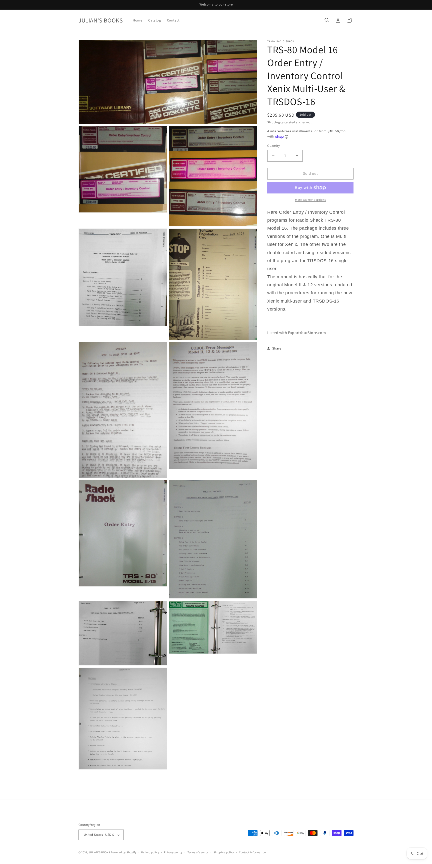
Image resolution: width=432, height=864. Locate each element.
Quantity (273, 146)
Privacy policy (173, 852)
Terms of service (198, 852)
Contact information (252, 852)
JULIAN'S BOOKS (99, 852)
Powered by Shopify (123, 852)
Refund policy (150, 852)
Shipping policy (224, 852)
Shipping (273, 122)
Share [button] (277, 348)
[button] (327, 20)
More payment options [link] (310, 199)
